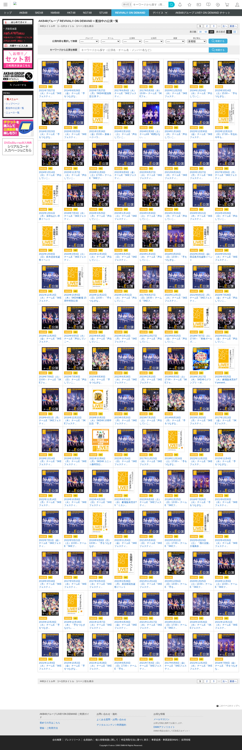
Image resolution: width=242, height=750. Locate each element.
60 (206, 32)
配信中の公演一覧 (15, 108)
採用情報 (185, 739)
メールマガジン (161, 719)
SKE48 (39, 12)
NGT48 (87, 12)
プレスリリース (72, 739)
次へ (225, 26)
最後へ (233, 26)
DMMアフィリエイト (164, 727)
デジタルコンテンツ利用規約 (111, 724)
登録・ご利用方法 (49, 728)
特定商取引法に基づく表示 (134, 739)
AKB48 (23, 12)
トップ (8, 12)
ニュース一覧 (12, 112)
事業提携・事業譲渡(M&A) (164, 739)
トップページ (12, 103)
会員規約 (87, 739)
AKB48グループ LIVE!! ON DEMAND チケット (202, 12)
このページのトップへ (229, 706)
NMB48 (55, 12)
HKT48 (71, 12)
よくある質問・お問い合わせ (111, 719)
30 (200, 32)
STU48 (103, 12)
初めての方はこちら (50, 722)
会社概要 (56, 739)
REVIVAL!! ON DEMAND (130, 12)
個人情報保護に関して (106, 739)
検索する (220, 50)
